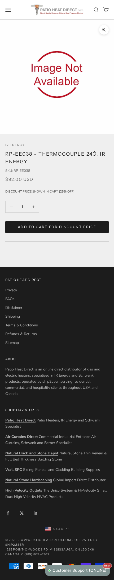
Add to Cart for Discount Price (57, 227)
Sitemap (12, 342)
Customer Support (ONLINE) (81, 569)
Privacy (11, 290)
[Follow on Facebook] (8, 513)
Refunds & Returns (21, 333)
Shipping (12, 316)
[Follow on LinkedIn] (35, 513)
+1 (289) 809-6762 (35, 554)
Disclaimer (13, 307)
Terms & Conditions (21, 325)
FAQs (10, 298)
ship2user (50, 381)
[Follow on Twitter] (21, 513)
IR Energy (15, 145)
